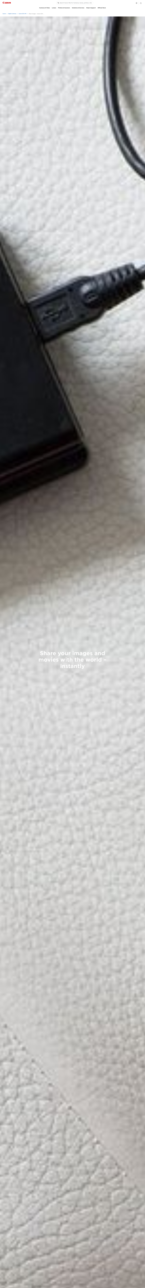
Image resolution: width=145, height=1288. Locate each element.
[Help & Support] (96, 7)
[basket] (140, 3)
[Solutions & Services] (85, 7)
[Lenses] (56, 7)
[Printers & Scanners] (70, 7)
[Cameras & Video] (50, 7)
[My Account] (136, 3)
